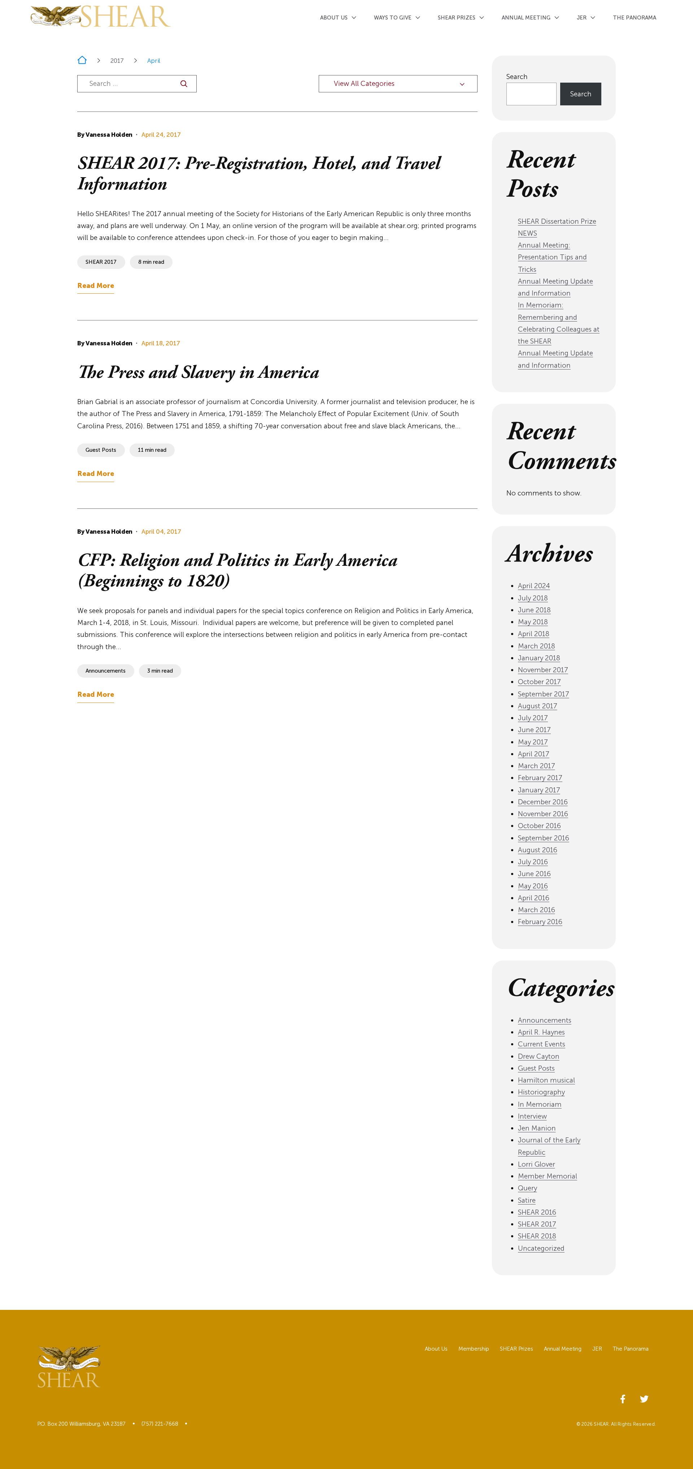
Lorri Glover (536, 1164)
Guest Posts (536, 1068)
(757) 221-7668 (159, 1424)
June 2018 (534, 610)
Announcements (544, 1020)
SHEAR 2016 (537, 1212)
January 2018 (539, 658)
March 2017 (536, 766)
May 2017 (533, 742)
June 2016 (534, 874)
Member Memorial (547, 1176)
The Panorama (634, 17)
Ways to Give (392, 17)
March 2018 (536, 646)
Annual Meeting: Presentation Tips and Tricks (552, 257)
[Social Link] (623, 1398)
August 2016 (537, 850)
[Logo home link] (101, 16)
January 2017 (539, 790)
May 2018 (533, 622)
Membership (473, 1349)
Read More (95, 285)
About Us (334, 17)
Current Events (541, 1044)
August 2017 (537, 706)
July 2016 (533, 862)
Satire (527, 1200)
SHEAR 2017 (537, 1224)
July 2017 (533, 718)
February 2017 (540, 778)
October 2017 (539, 682)
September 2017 (543, 694)
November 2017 (543, 670)
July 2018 (533, 598)
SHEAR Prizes (456, 17)
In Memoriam (540, 1104)
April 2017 (533, 754)
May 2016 (533, 886)
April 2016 (533, 898)
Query (527, 1188)
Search (517, 77)
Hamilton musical (546, 1080)
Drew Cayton (538, 1056)
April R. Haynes (541, 1032)
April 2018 (533, 634)
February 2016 (540, 922)
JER (582, 17)
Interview (532, 1116)
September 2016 (543, 838)
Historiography (541, 1092)
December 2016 (543, 802)
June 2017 (534, 730)
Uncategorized (541, 1248)
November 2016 (543, 814)
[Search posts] (183, 84)
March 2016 (536, 910)
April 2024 (534, 586)
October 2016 (539, 826)
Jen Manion (537, 1128)
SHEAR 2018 (537, 1236)
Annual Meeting (526, 17)
